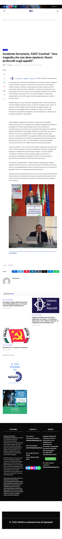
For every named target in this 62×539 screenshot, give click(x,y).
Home (4, 19)
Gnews (5, 49)
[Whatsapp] (39, 468)
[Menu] (4, 11)
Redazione (10, 65)
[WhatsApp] (4, 98)
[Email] (4, 90)
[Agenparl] (31, 11)
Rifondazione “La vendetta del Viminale (15, 347)
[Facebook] (4, 74)
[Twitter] (4, 78)
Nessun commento (29, 65)
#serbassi (10, 265)
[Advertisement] (31, 34)
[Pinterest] (4, 86)
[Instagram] (34, 468)
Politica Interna (8, 299)
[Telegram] (4, 94)
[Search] (57, 11)
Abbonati (54, 6)
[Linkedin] (37, 468)
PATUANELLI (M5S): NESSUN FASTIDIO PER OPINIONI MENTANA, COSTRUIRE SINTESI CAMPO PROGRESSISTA (15, 304)
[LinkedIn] (4, 82)
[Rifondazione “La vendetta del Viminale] (16, 335)
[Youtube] (32, 468)
